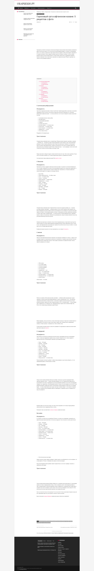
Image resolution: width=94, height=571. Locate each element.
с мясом (43, 522)
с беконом (70, 521)
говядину (55, 409)
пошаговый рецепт (59, 521)
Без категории (60, 545)
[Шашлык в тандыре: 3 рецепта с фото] (19, 541)
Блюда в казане (61, 547)
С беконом (41, 85)
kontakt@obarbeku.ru (23, 569)
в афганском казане (42, 521)
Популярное (40, 540)
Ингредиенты (44, 82)
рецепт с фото (65, 521)
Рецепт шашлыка (61, 557)
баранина (49, 496)
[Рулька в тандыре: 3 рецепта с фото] (30, 541)
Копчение (60, 552)
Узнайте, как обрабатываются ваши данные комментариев (63, 533)
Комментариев (49, 540)
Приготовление (44, 84)
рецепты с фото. (58, 158)
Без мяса (41, 98)
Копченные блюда (61, 553)
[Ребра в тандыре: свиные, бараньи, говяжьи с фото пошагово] (19, 545)
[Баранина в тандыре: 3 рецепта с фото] (30, 545)
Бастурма (60, 544)
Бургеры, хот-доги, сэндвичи (63, 548)
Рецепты (59, 558)
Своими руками (61, 560)
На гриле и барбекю (61, 555)
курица (45, 496)
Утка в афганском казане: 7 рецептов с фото (68, 527)
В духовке (60, 550)
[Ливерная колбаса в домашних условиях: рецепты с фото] (30, 549)
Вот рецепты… (66, 229)
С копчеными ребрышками (44, 81)
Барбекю (59, 542)
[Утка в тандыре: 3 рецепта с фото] (24, 541)
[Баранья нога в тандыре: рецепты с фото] (24, 545)
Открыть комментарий (57, 531)
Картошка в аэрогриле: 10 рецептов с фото (45, 527)
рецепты (47, 327)
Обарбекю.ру (26, 3)
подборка (53, 521)
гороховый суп (49, 521)
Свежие (44, 540)
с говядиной (39, 522)
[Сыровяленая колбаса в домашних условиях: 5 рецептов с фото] (19, 549)
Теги (53, 540)
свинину (51, 409)
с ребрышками (47, 522)
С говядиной (41, 94)
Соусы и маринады (61, 562)
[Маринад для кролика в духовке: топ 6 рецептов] (24, 549)
